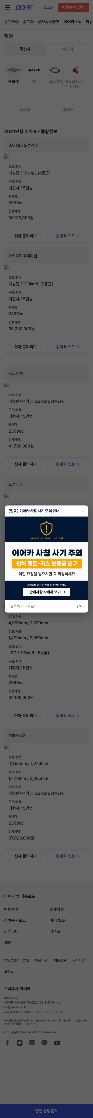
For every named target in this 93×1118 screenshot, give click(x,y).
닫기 (79, 606)
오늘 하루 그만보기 (23, 606)
